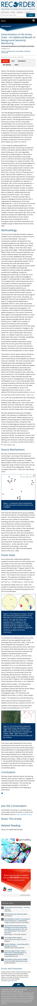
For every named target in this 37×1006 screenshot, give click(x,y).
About (13, 12)
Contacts (28, 12)
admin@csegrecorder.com (9, 981)
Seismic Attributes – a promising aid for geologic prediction (16, 945)
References (22, 61)
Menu (3, 21)
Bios (13, 61)
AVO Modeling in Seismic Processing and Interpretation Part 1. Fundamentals (17, 920)
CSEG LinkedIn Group (24, 814)
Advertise (20, 12)
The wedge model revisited (13, 937)
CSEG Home (5, 12)
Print (16, 65)
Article (5, 61)
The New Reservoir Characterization (15, 914)
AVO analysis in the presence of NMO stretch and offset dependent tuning (15, 960)
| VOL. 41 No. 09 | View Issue (12, 57)
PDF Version (7, 65)
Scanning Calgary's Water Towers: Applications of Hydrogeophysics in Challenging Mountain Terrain (15, 952)
